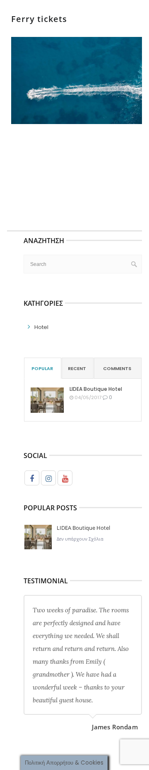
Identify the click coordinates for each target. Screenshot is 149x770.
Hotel (41, 327)
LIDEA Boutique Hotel (96, 388)
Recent (77, 368)
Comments (117, 368)
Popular (42, 368)
